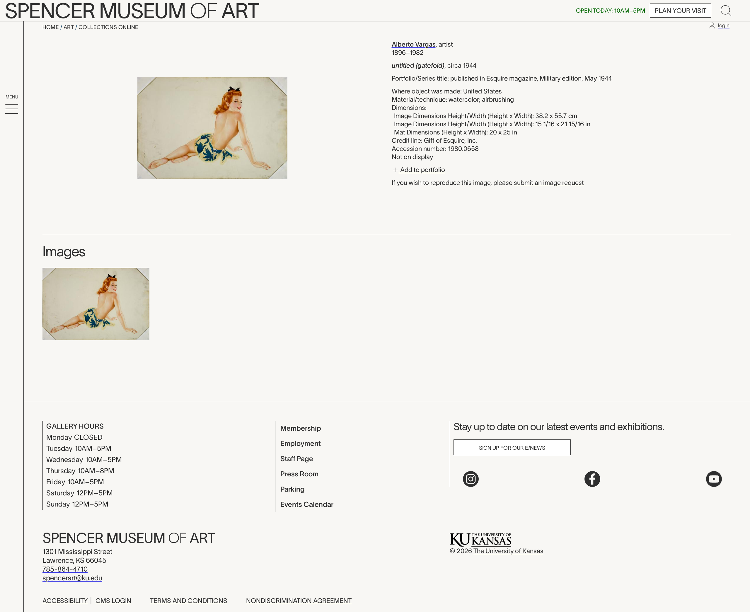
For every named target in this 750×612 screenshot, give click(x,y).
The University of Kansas (508, 550)
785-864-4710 (65, 569)
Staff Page (296, 459)
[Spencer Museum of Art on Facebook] (592, 479)
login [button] (723, 25)
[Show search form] (726, 10)
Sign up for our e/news (512, 448)
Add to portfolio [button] (422, 169)
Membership (300, 428)
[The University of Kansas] (480, 539)
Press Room (299, 474)
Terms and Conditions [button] (188, 600)
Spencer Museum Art (128, 538)
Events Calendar (306, 504)
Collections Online (109, 27)
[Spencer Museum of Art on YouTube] (714, 479)
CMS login (113, 600)
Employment (300, 443)
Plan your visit (680, 10)
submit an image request (549, 182)
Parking (292, 489)
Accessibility (65, 600)
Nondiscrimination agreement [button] (299, 600)
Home (51, 27)
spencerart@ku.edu (72, 578)
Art (69, 27)
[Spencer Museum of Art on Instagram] (471, 479)
